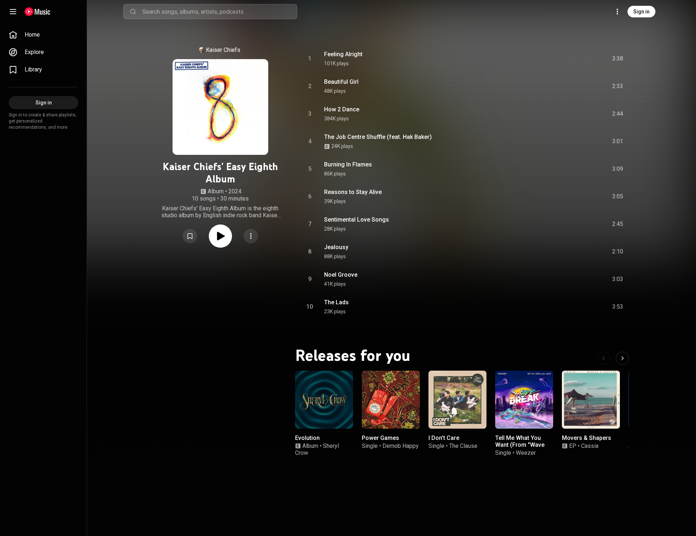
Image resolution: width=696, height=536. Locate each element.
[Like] (562, 58)
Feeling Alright (343, 54)
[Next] (622, 358)
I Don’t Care (443, 437)
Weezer (526, 452)
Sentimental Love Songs (356, 219)
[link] (43, 35)
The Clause (463, 445)
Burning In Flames (348, 164)
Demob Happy (400, 445)
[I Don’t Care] (457, 400)
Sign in (641, 12)
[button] (190, 236)
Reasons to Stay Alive (353, 192)
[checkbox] (618, 58)
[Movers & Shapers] (591, 400)
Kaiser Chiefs (223, 49)
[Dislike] (576, 58)
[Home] (37, 11)
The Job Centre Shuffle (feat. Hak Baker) (378, 136)
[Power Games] (391, 400)
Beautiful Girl (341, 81)
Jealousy (336, 247)
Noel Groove (340, 274)
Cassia (589, 445)
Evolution (307, 437)
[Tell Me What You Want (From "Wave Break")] (524, 400)
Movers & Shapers (586, 437)
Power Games (380, 437)
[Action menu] (251, 236)
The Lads (336, 302)
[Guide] (13, 11)
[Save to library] (190, 236)
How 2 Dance (341, 109)
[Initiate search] (133, 11)
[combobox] (219, 11)
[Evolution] (324, 400)
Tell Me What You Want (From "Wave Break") (519, 444)
